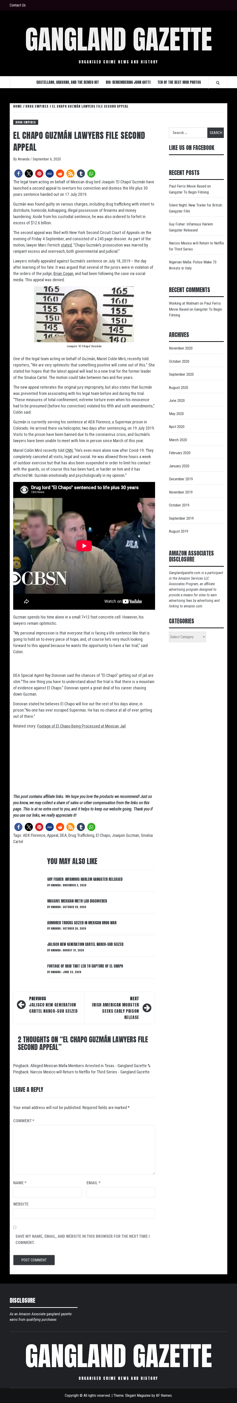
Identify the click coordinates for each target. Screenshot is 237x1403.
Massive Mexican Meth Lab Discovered (77, 901)
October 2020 (179, 361)
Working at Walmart (184, 303)
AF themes (164, 1395)
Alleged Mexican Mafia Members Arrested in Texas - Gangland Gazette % (90, 1065)
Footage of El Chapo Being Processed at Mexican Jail (81, 726)
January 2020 (179, 466)
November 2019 (181, 492)
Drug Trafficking (81, 835)
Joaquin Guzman (125, 835)
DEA (63, 835)
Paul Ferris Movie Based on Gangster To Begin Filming (190, 189)
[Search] (218, 82)
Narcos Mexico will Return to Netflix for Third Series (196, 246)
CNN (69, 450)
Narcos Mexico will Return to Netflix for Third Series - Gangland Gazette (90, 1071)
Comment (23, 1120)
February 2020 (179, 452)
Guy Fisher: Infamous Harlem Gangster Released (84, 879)
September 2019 (181, 518)
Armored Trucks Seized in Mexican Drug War (81, 922)
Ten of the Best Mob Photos (179, 82)
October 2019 (179, 505)
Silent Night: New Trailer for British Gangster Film (195, 208)
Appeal (52, 835)
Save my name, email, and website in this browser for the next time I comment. (83, 1239)
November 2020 (181, 348)
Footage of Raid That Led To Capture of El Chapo (85, 966)
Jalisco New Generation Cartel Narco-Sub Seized (85, 944)
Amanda (24, 159)
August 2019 (178, 531)
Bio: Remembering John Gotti (128, 82)
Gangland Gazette (118, 39)
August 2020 (178, 387)
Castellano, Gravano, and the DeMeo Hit (67, 82)
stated (66, 245)
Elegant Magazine (138, 1395)
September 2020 (181, 374)
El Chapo (103, 835)
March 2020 (178, 439)
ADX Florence (34, 835)
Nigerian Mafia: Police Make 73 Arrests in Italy (192, 265)
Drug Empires (26, 122)
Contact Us (18, 5)
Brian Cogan (63, 273)
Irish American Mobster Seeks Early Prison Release (115, 1007)
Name (19, 1182)
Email (93, 1182)
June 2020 (177, 400)
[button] (18, 173)
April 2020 (176, 426)
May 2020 (176, 413)
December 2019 (181, 479)
